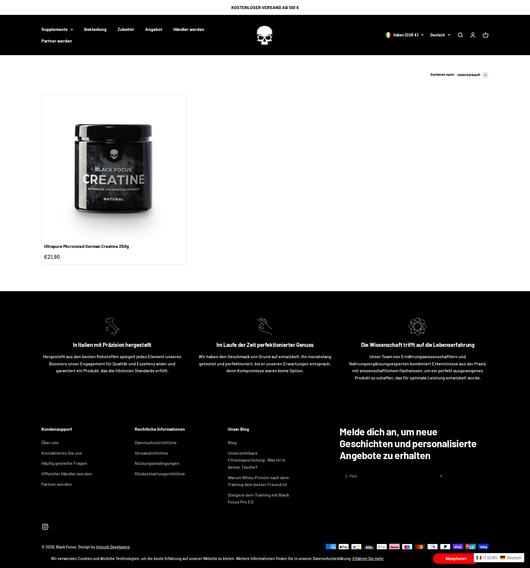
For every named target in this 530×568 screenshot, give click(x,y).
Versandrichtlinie (151, 453)
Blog (232, 442)
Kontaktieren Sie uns (61, 453)
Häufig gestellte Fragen (64, 463)
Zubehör (126, 29)
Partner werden (56, 40)
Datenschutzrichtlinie (156, 442)
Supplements (54, 29)
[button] (499, 557)
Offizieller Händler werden (66, 473)
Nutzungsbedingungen (157, 463)
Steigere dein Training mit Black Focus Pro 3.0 (258, 498)
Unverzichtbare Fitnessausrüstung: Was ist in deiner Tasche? (256, 460)
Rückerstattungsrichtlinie (160, 473)
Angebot (153, 29)
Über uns (50, 442)
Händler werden (188, 29)
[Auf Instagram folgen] (45, 527)
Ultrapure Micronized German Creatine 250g (86, 246)
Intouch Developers (113, 547)
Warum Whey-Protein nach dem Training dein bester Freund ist (258, 481)
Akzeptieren (456, 558)
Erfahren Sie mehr (368, 558)
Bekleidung (95, 29)
